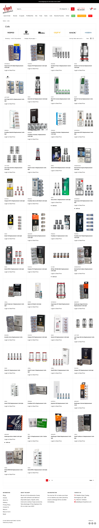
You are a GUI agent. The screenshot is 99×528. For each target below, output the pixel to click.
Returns (5, 509)
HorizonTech (77, 165)
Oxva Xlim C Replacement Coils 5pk (60, 199)
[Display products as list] (93, 38)
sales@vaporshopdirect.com (83, 502)
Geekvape (30, 234)
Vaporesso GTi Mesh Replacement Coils (60, 304)
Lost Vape (6, 97)
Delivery (5, 502)
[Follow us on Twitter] (92, 523)
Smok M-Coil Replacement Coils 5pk (37, 99)
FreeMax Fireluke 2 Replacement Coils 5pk (37, 135)
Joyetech (53, 401)
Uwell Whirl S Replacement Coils (60, 370)
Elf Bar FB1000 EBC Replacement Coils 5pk (60, 269)
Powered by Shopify (7, 522)
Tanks (45, 16)
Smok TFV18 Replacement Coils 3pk (60, 167)
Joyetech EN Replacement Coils (59, 403)
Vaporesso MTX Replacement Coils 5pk (83, 133)
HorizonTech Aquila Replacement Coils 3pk (83, 168)
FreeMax (6, 130)
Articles (5, 498)
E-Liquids (21, 16)
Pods (40, 16)
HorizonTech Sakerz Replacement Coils (83, 269)
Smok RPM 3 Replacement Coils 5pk (14, 269)
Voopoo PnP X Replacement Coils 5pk (14, 201)
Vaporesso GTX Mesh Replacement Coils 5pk (13, 66)
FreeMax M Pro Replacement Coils (37, 403)
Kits (36, 16)
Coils (51, 16)
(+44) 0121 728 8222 (81, 499)
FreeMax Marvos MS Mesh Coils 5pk (37, 201)
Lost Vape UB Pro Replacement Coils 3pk (14, 100)
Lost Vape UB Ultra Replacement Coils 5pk (13, 168)
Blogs (4, 495)
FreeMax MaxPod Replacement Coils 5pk (14, 133)
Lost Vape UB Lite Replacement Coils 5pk (84, 337)
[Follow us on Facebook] (90, 523)
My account (81, 10)
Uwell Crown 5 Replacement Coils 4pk (37, 371)
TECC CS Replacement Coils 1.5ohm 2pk (37, 437)
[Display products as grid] (90, 38)
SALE (90, 16)
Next (91, 480)
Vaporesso (7, 63)
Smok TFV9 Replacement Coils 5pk (13, 403)
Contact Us (6, 507)
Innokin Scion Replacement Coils (13, 337)
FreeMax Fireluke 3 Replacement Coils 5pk (60, 133)
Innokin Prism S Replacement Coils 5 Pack (61, 66)
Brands (15, 16)
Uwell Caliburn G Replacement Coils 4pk (84, 437)
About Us (5, 500)
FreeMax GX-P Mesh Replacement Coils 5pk (83, 236)
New (73, 16)
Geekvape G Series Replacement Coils (83, 404)
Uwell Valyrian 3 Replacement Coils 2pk (14, 304)
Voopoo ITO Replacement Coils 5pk (37, 269)
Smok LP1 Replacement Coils (12, 370)
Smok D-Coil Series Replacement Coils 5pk (83, 66)
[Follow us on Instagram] (95, 523)
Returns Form (6, 512)
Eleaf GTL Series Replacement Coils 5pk (60, 99)
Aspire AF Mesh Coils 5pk (34, 304)
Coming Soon (81, 16)
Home (4, 21)
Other (67, 16)
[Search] (73, 9)
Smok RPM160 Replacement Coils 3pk (13, 470)
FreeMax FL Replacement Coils (59, 236)
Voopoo (30, 63)
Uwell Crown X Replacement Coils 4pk (37, 168)
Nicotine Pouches (59, 16)
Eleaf (52, 97)
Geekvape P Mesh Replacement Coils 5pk (61, 437)
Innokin (53, 63)
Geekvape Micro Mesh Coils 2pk (13, 436)
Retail (4, 514)
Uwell (29, 165)
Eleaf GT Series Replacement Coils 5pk (83, 99)
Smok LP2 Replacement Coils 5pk (60, 337)
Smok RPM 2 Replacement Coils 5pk (37, 469)
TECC (29, 434)
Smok (75, 63)
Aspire (29, 302)
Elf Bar (52, 267)
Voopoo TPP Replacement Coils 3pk (83, 370)
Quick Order (7, 16)
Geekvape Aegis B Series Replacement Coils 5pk (80, 304)
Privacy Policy (6, 505)
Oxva (52, 197)
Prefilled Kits (29, 16)
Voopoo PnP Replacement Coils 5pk (37, 65)
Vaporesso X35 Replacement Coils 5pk (83, 201)
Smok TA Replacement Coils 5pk (13, 236)
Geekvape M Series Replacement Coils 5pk (37, 236)
